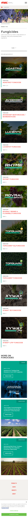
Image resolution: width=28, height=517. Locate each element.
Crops (14, 487)
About (14, 494)
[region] (14, 508)
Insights (14, 490)
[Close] (26, 502)
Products (14, 483)
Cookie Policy (5, 507)
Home (2, 7)
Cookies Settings (14, 510)
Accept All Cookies (14, 514)
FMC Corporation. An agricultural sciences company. (10, 2)
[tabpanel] (14, 16)
